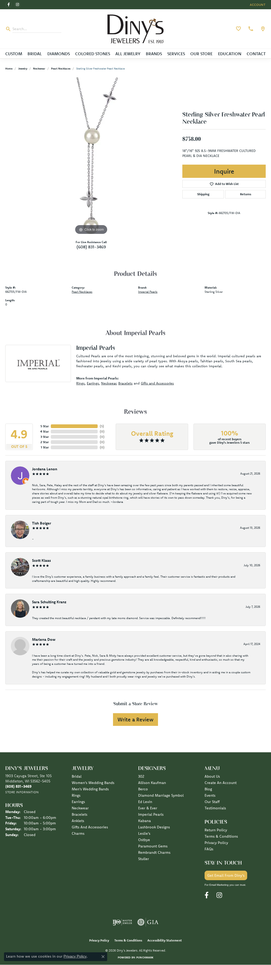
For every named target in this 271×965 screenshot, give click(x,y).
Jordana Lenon (44, 469)
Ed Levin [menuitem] (145, 801)
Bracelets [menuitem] (79, 814)
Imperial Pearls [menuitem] (151, 814)
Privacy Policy (216, 842)
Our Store (201, 53)
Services (176, 53)
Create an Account (221, 782)
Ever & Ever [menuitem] (147, 808)
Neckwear (39, 68)
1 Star (45, 447)
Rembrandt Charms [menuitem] (154, 852)
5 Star (44, 426)
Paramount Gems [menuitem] (153, 846)
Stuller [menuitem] (143, 858)
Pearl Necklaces (60, 68)
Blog (208, 789)
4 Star (44, 431)
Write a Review (135, 719)
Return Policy (216, 830)
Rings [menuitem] (76, 795)
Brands (154, 53)
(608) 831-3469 (91, 246)
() (102, 426)
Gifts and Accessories (157, 383)
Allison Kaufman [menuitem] (152, 782)
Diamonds (58, 53)
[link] (250, 29)
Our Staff (212, 801)
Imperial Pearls (147, 292)
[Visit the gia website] (148, 922)
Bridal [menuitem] (77, 776)
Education (229, 53)
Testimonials (215, 808)
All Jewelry (127, 53)
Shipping (203, 194)
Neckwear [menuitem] (80, 808)
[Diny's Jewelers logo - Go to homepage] (135, 29)
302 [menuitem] (141, 776)
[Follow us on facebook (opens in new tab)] (8, 5)
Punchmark (144, 957)
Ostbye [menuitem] (144, 839)
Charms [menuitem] (78, 833)
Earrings (93, 383)
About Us (212, 776)
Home (8, 68)
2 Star (44, 442)
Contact (256, 53)
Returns (245, 194)
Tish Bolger (41, 523)
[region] (91, 156)
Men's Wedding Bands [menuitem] (90, 789)
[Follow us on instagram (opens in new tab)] (17, 5)
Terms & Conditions (221, 836)
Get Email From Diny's (226, 875)
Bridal (35, 53)
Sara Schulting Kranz (49, 602)
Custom (13, 53)
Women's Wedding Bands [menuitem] (93, 782)
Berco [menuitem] (143, 789)
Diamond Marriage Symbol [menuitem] (161, 795)
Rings (80, 383)
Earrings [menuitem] (78, 801)
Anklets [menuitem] (78, 820)
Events (210, 795)
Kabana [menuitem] (144, 820)
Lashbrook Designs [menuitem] (154, 827)
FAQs (209, 849)
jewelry (22, 68)
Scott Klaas (41, 560)
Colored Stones (92, 53)
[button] (257, 4)
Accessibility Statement (164, 940)
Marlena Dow (43, 639)
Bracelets (125, 383)
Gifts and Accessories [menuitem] (90, 827)
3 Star (44, 437)
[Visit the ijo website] (122, 922)
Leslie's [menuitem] (144, 833)
